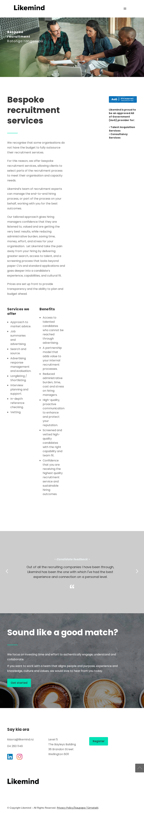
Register (98, 741)
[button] (125, 8)
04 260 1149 (15, 746)
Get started (19, 683)
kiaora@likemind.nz (20, 739)
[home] (29, 8)
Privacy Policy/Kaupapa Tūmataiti (77, 808)
